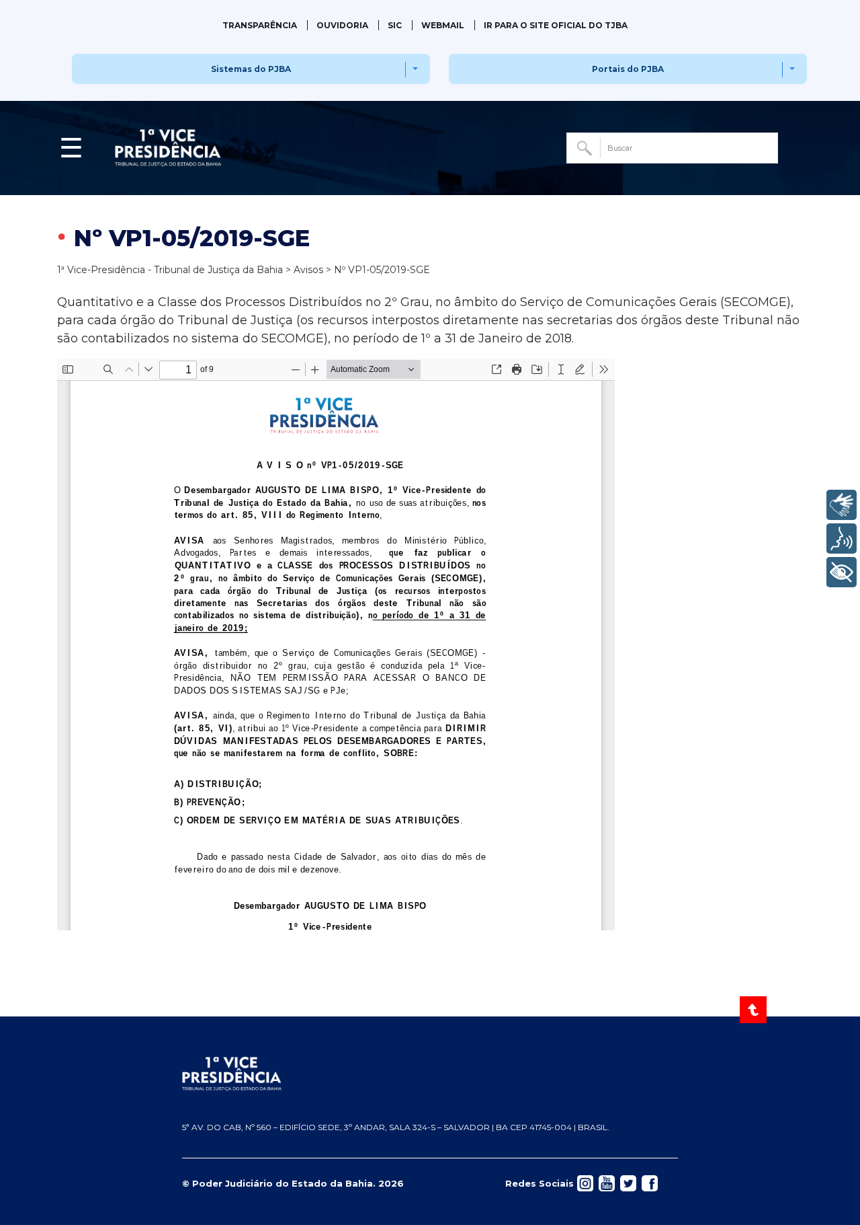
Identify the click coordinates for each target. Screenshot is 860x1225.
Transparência (259, 25)
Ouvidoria (342, 25)
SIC (395, 25)
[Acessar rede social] (585, 1182)
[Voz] (841, 538)
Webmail (442, 25)
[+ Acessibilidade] (841, 572)
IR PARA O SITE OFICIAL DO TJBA (556, 25)
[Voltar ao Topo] (754, 1009)
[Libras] (841, 505)
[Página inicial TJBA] (430, 1074)
